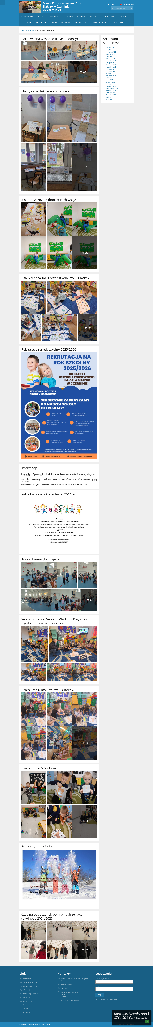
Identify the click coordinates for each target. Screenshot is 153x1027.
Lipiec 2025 (110, 69)
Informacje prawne (29, 990)
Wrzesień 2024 (111, 91)
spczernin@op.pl (66, 984)
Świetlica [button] (123, 16)
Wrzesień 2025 (111, 67)
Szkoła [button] (40, 16)
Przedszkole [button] (54, 16)
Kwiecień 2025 (111, 75)
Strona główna (27, 30)
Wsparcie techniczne (30, 982)
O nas (25, 1005)
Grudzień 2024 (111, 84)
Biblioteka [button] (25, 22)
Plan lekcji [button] (69, 16)
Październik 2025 (112, 65)
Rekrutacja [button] (40, 22)
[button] (116, 4)
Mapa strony (27, 1001)
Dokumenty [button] (109, 16)
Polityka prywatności (30, 994)
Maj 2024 (109, 97)
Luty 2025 (109, 80)
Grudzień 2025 (111, 60)
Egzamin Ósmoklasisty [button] (99, 22)
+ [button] (109, 4)
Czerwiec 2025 (111, 71)
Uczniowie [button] (93, 16)
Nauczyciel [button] (118, 22)
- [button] (113, 4)
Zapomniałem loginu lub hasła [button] (106, 999)
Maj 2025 (109, 73)
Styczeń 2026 (110, 58)
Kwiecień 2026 (111, 52)
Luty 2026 (109, 56)
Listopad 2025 (111, 63)
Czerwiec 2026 (111, 48)
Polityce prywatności (140, 1018)
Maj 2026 (109, 50)
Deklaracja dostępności (31, 986)
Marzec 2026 (110, 54)
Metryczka (26, 997)
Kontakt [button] (53, 22)
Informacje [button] (65, 22)
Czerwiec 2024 (111, 95)
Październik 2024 (112, 88)
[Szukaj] (132, 8)
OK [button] (147, 1022)
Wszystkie (109, 99)
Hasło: (97, 986)
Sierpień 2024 (110, 93)
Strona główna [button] (27, 16)
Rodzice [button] (80, 16)
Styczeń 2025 (110, 82)
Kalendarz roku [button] (79, 22)
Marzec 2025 (110, 78)
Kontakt (25, 1008)
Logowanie (129, 4)
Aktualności (52, 30)
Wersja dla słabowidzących (30, 1024)
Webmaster (27, 979)
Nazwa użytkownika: (102, 979)
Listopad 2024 (111, 86)
